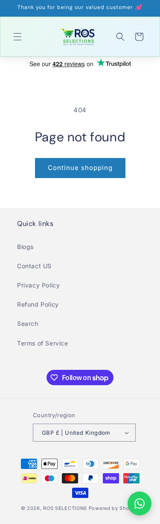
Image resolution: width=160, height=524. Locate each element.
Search (27, 323)
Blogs (25, 246)
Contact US (34, 265)
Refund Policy (38, 304)
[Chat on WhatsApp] (139, 503)
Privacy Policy (38, 285)
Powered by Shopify (114, 508)
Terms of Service (42, 343)
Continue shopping (80, 168)
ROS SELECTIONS (65, 508)
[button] (17, 36)
